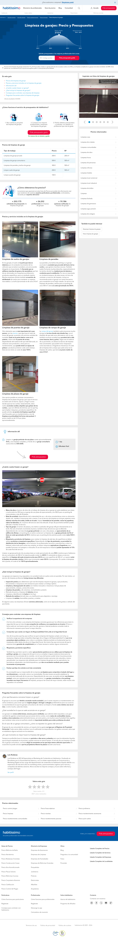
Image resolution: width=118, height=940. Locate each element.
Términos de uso (31, 925)
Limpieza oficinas (86, 168)
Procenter (63, 863)
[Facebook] (96, 903)
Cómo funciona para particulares (12, 899)
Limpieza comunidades (88, 147)
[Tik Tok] (110, 903)
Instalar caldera (28, 13)
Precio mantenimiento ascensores (90, 813)
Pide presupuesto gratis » (109, 82)
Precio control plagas (10, 808)
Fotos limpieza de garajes (90, 234)
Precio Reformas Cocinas (9, 876)
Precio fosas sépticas (48, 808)
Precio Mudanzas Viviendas (10, 859)
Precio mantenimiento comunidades (15, 818)
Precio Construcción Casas (10, 863)
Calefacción (4, 13)
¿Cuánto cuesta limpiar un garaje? (17, 88)
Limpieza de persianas (88, 163)
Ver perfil (11, 772)
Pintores (33, 876)
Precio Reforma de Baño (9, 850)
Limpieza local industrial (89, 183)
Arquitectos (35, 889)
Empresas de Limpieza (38, 854)
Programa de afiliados (67, 903)
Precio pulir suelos (85, 818)
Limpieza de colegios (88, 214)
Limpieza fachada (86, 198)
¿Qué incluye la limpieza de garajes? (18, 90)
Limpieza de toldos (87, 188)
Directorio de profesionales (32, 8)
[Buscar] (79, 8)
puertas (15, 333)
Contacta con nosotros (97, 898)
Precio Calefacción (7, 884)
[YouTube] (106, 903)
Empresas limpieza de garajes (91, 229)
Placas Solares (74, 13)
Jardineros (34, 872)
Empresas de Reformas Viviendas (42, 863)
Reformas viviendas (98, 13)
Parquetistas (35, 867)
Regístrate (4, 903)
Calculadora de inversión (39, 912)
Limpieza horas (86, 157)
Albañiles (34, 884)
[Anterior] (85, 122)
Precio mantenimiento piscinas (51, 818)
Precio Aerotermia (7, 854)
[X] (101, 903)
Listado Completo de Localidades (101, 861)
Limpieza (84, 193)
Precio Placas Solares (8, 872)
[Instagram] (91, 903)
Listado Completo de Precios (99, 848)
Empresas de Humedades (39, 859)
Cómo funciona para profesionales (42, 899)
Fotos (62, 859)
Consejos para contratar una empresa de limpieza (22, 93)
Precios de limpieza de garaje (16, 81)
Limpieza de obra (86, 152)
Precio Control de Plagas (9, 889)
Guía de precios (50, 8)
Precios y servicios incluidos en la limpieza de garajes (23, 83)
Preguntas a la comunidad (69, 854)
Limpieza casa (85, 137)
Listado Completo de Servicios (100, 853)
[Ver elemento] (89, 122)
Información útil (11, 85)
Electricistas (35, 880)
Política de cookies (65, 925)
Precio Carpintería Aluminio (10, 880)
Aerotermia (50, 13)
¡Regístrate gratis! (68, 2)
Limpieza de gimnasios (88, 203)
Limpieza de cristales (88, 142)
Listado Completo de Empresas (100, 857)
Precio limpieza (44, 17)
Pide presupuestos (109, 8)
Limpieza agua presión (88, 209)
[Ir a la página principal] (11, 8)
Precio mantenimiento (32, 17)
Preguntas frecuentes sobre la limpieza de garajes (22, 95)
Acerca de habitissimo (67, 899)
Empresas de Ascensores (39, 850)
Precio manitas (46, 813)
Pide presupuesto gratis (67, 58)
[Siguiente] (112, 122)
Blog (60, 8)
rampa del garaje (47, 331)
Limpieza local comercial (89, 178)
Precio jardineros (84, 808)
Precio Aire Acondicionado (10, 867)
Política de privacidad (47, 925)
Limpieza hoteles (86, 173)
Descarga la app (36, 908)
